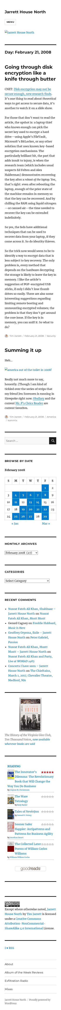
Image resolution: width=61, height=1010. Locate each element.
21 (37, 509)
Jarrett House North (25, 12)
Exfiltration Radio (16, 980)
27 (30, 516)
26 (23, 516)
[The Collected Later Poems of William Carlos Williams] (10, 846)
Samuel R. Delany (24, 815)
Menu (10, 22)
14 (37, 502)
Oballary (38, 398)
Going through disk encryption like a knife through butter (30, 73)
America (51, 416)
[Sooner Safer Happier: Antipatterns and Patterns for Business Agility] (10, 826)
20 (30, 509)
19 (23, 509)
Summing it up (23, 350)
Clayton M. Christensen (19, 790)
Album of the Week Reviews (24, 972)
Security (51, 336)
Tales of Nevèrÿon (27, 811)
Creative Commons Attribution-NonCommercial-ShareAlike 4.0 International (25, 923)
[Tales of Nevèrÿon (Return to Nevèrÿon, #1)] (10, 814)
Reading (14, 766)
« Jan (15, 523)
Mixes (9, 989)
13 (30, 502)
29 (45, 516)
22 (45, 509)
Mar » (46, 523)
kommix (12, 420)
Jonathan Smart (16, 837)
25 (15, 516)
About (9, 964)
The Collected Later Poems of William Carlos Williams (31, 848)
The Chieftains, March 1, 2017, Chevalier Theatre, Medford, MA (30, 675)
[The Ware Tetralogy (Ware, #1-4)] (10, 798)
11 (16, 502)
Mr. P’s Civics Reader (29, 403)
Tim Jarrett (15, 336)
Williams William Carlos (20, 857)
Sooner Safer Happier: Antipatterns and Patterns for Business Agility (34, 829)
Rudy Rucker (22, 805)
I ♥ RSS (9, 948)
